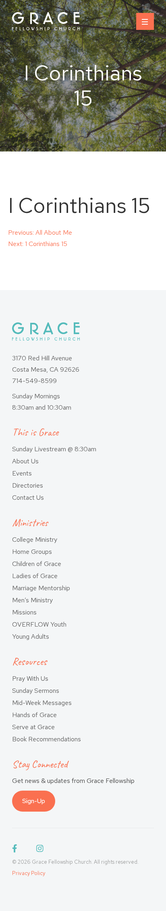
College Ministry (34, 539)
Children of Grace (36, 564)
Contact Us (28, 497)
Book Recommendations (46, 739)
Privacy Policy (28, 873)
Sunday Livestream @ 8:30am (54, 449)
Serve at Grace (33, 727)
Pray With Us (30, 678)
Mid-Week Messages (42, 703)
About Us (25, 461)
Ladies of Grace (35, 576)
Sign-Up (33, 801)
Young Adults (30, 636)
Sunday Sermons (35, 690)
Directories (27, 485)
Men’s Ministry (32, 600)
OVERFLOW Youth (39, 624)
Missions (24, 612)
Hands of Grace (34, 715)
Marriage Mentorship (41, 588)
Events (22, 473)
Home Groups (32, 551)
